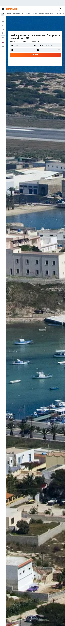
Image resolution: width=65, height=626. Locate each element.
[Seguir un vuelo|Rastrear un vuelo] (3, 29)
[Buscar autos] (3, 21)
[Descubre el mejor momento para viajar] (3, 33)
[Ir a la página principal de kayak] (11, 9)
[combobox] (35, 41)
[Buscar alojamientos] (3, 17)
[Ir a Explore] (3, 26)
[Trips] (3, 38)
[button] (3, 9)
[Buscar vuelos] (3, 14)
